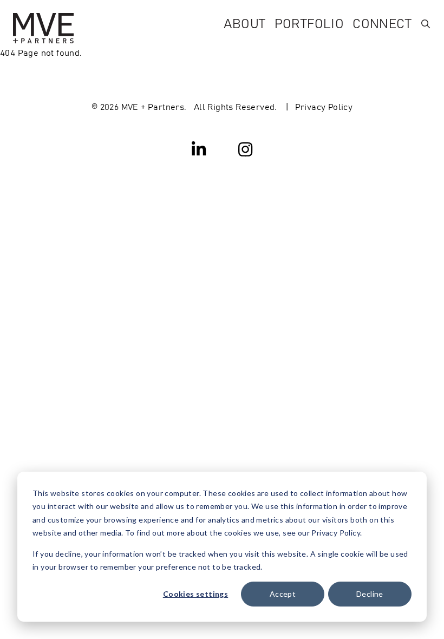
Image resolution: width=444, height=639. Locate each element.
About (245, 22)
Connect (382, 22)
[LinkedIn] (199, 148)
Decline (369, 593)
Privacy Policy (324, 106)
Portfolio (309, 22)
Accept (283, 593)
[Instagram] (245, 148)
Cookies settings (195, 593)
